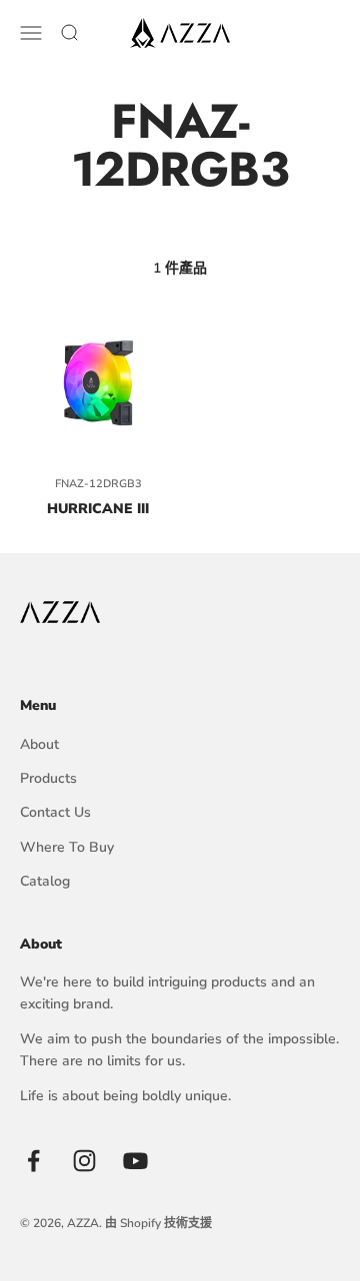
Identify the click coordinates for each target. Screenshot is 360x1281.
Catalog (45, 881)
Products (48, 778)
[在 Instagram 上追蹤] (84, 1160)
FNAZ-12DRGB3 (98, 483)
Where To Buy (67, 847)
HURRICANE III (98, 508)
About (39, 744)
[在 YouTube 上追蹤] (135, 1160)
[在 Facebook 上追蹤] (33, 1160)
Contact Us (55, 812)
